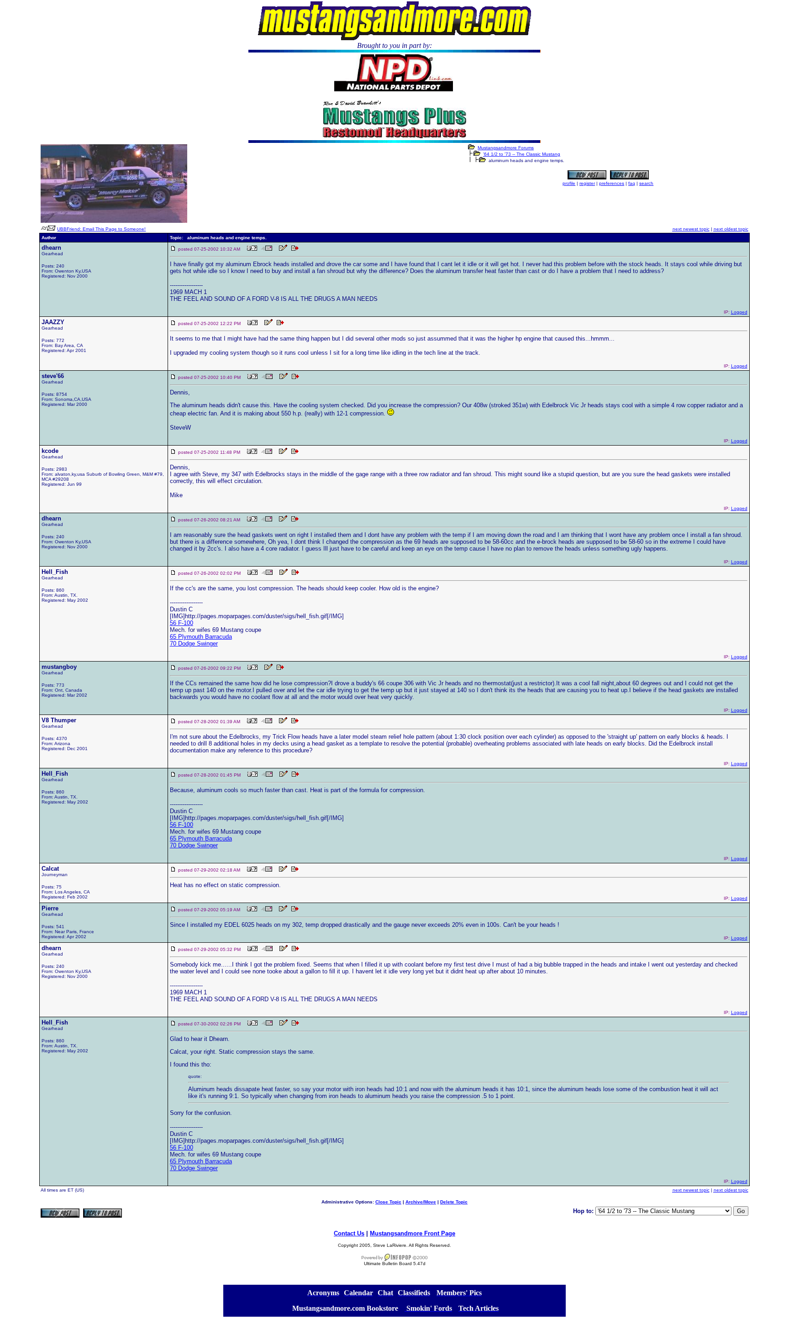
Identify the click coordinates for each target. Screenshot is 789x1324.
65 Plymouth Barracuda (201, 636)
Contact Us (349, 1233)
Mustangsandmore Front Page (412, 1233)
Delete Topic (454, 1201)
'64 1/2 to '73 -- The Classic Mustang (521, 154)
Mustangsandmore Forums (506, 147)
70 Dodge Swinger (194, 643)
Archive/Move (420, 1201)
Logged (739, 312)
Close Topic (388, 1201)
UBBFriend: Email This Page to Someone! (101, 228)
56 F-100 (181, 623)
